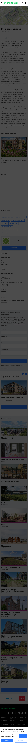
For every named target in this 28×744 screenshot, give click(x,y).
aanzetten (12, 736)
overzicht (8, 735)
